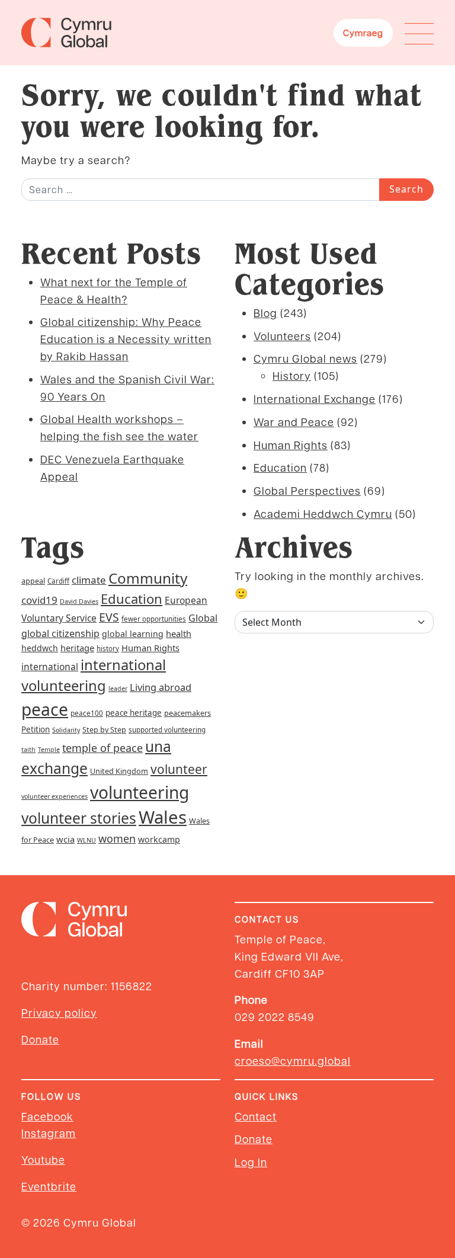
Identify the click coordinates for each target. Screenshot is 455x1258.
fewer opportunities (153, 618)
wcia (65, 839)
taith (28, 749)
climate (89, 580)
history (108, 648)
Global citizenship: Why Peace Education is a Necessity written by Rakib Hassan (126, 339)
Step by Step (104, 730)
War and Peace (294, 421)
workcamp (159, 839)
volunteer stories (78, 818)
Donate (40, 1039)
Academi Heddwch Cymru (323, 513)
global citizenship (60, 633)
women (117, 838)
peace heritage (133, 713)
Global (202, 618)
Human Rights (291, 445)
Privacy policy (59, 1012)
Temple (49, 749)
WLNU (86, 840)
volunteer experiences (54, 796)
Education (280, 467)
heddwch (39, 648)
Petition (35, 729)
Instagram (48, 1132)
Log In (251, 1162)
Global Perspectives (307, 490)
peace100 (87, 713)
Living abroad (160, 687)
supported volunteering (167, 729)
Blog (265, 312)
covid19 (39, 600)
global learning (133, 633)
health (178, 633)
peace (44, 709)
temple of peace (102, 748)
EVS (109, 617)
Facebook (47, 1116)
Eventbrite (48, 1186)
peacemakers (187, 713)
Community (147, 578)
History (292, 375)
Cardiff (58, 581)
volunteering (139, 792)
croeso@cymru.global (293, 1060)
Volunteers (282, 335)
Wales (163, 817)
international (49, 666)
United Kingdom (119, 771)
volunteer (178, 769)
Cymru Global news (305, 358)
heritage (77, 648)
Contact (256, 1116)
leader (117, 688)
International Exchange (315, 398)
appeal (33, 581)
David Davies (79, 601)
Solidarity (66, 730)
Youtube (43, 1159)
